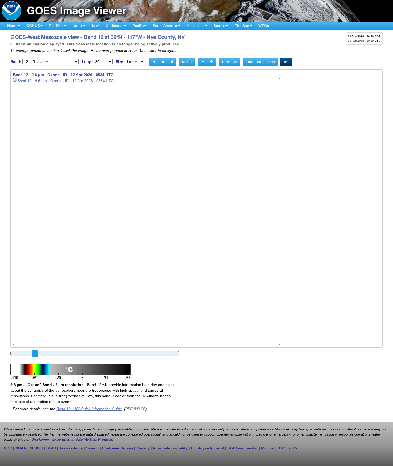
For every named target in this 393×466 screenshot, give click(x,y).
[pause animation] (162, 62)
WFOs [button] (263, 26)
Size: (120, 61)
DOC (8, 448)
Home (12, 26)
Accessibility (71, 448)
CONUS (33, 26)
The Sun (242, 26)
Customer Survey (117, 448)
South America (165, 26)
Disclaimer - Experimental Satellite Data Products (72, 439)
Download (229, 62)
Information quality (170, 448)
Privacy (143, 448)
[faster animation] (211, 62)
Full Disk (56, 26)
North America (84, 26)
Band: (15, 61)
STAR (51, 448)
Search (92, 448)
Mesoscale (195, 26)
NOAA (20, 448)
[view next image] (171, 62)
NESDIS (36, 448)
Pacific (138, 26)
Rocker (187, 62)
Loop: (87, 61)
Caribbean (115, 26)
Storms (220, 26)
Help (286, 62)
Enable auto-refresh (260, 62)
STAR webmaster (242, 448)
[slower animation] (202, 62)
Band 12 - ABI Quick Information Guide (89, 409)
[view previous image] (154, 62)
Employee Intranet (207, 448)
